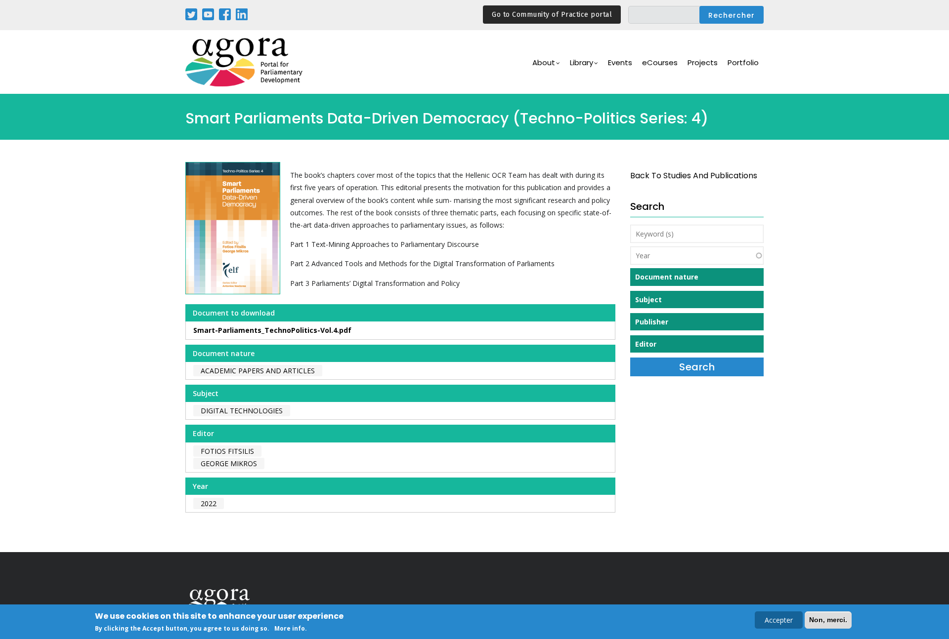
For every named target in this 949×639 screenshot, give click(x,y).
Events (620, 62)
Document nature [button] (666, 276)
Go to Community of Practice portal (552, 14)
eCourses (660, 62)
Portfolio (743, 62)
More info (289, 628)
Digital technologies (242, 410)
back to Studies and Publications (693, 175)
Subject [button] (648, 299)
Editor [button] (645, 344)
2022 (208, 503)
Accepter (779, 620)
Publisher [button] (651, 321)
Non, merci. (828, 620)
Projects (703, 62)
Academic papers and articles (258, 370)
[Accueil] (244, 62)
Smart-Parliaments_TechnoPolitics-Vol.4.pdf (272, 330)
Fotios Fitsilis (227, 451)
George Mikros (229, 463)
